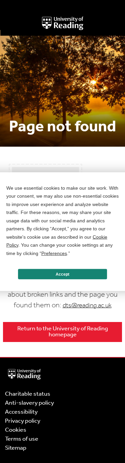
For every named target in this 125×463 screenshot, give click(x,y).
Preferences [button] (54, 253)
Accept (62, 274)
